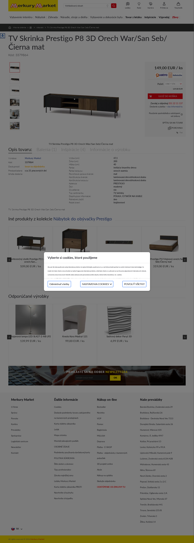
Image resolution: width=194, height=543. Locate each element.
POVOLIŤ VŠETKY (134, 284)
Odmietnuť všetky (59, 284)
